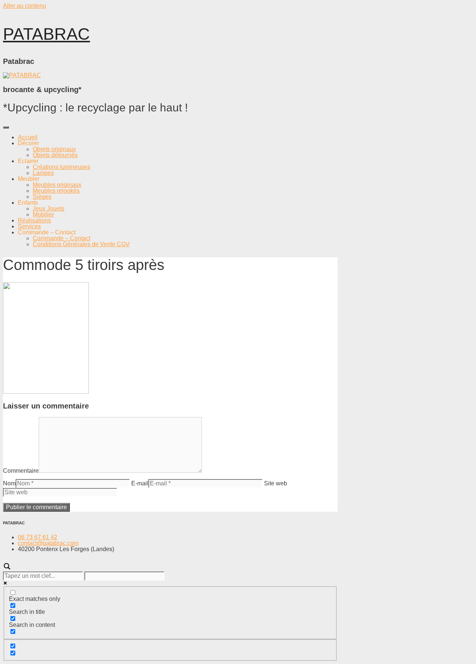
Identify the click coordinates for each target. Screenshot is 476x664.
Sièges (42, 196)
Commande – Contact (61, 238)
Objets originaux (54, 149)
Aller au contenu (24, 6)
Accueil (28, 137)
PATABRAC (46, 34)
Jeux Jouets (48, 208)
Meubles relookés (56, 191)
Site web (275, 483)
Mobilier (43, 214)
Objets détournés (55, 155)
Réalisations (34, 220)
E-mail (139, 483)
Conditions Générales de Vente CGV (81, 244)
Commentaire (21, 471)
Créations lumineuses (61, 167)
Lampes (43, 173)
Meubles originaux (57, 185)
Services (29, 226)
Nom (9, 483)
